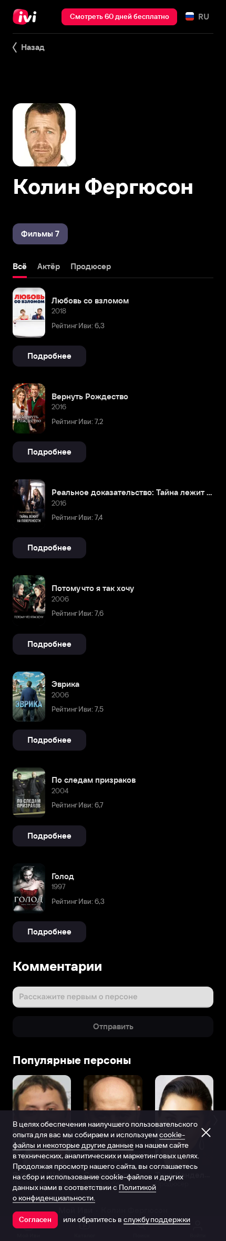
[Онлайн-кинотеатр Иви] (27, 16)
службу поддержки (157, 1219)
